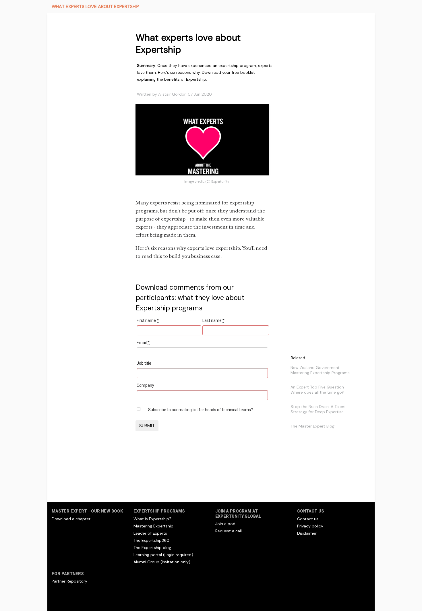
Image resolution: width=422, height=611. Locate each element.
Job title (144, 363)
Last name (213, 320)
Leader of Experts (150, 533)
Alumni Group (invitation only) (161, 561)
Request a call (228, 530)
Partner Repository (69, 581)
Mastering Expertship (153, 526)
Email (143, 342)
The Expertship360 (151, 540)
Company (145, 385)
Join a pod (225, 523)
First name (148, 320)
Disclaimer (307, 533)
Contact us (307, 518)
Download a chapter (71, 518)
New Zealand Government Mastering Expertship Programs (320, 370)
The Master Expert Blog (312, 426)
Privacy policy (310, 526)
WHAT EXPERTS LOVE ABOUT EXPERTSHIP (95, 6)
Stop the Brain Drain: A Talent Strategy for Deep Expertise (318, 409)
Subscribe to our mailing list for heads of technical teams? (200, 409)
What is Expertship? (152, 518)
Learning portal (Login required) (163, 554)
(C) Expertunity (217, 181)
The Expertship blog (152, 547)
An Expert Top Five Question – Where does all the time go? (319, 389)
